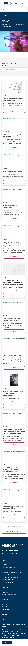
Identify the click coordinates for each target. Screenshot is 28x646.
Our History (5, 565)
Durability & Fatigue (8, 602)
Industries (5, 614)
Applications (6, 587)
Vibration (4, 604)
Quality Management (8, 579)
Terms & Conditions (8, 582)
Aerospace (5, 622)
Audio (3, 619)
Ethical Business (13, 633)
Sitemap (4, 633)
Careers (4, 570)
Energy (4, 626)
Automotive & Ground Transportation (13, 624)
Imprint (22, 630)
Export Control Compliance (10, 577)
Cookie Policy (6, 631)
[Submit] (3, 9)
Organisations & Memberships (11, 572)
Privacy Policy (15, 631)
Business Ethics (6, 575)
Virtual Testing (6, 607)
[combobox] (14, 9)
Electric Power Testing (9, 594)
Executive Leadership (8, 567)
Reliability (5, 599)
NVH (3, 597)
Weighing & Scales (7, 609)
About (4, 560)
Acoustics (5, 592)
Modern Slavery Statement (10, 630)
